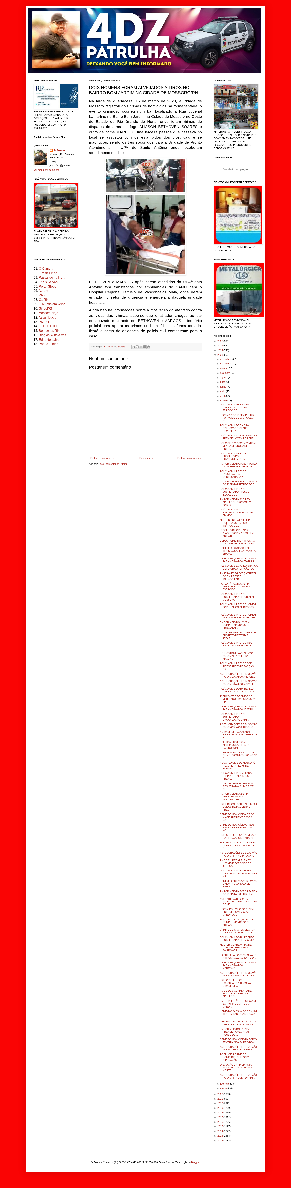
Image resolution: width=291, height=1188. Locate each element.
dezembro (226, 359)
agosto (224, 377)
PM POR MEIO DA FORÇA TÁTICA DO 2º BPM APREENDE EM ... (238, 893)
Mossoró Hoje (48, 313)
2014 (220, 1131)
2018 (220, 1112)
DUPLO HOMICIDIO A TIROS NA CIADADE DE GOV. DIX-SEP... (237, 542)
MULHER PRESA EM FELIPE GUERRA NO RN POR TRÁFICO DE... (235, 523)
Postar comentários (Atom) (112, 464)
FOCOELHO (48, 326)
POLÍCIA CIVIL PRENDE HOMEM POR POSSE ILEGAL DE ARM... (238, 616)
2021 (220, 1098)
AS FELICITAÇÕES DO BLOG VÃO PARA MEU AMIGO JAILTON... (238, 675)
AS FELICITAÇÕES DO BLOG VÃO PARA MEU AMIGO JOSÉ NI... (238, 708)
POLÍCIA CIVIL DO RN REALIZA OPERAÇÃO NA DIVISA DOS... (238, 690)
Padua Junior (48, 344)
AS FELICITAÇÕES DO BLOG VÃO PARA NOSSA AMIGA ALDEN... (238, 974)
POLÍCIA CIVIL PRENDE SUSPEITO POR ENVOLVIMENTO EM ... (234, 456)
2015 (220, 1126)
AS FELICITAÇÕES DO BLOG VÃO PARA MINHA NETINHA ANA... (238, 854)
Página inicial (146, 458)
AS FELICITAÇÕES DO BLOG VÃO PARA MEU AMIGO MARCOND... (238, 965)
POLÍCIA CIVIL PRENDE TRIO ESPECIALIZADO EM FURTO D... (237, 645)
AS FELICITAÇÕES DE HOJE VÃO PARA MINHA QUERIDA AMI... (238, 1076)
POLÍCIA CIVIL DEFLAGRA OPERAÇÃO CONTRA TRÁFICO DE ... (234, 407)
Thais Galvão (48, 282)
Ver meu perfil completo (46, 170)
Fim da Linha (48, 273)
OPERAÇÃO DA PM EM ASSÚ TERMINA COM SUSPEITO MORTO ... (236, 1067)
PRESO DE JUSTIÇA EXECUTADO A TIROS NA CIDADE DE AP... (235, 983)
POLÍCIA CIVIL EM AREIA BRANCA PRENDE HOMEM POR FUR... (238, 437)
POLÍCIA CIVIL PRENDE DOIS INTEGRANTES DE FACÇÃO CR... (237, 666)
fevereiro (225, 1083)
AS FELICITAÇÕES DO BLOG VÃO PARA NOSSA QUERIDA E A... (238, 726)
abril (222, 396)
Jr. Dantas (108, 346)
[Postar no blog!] (137, 347)
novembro (226, 363)
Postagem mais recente (102, 458)
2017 (220, 1117)
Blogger (195, 1162)
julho (223, 382)
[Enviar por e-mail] (133, 347)
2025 (220, 345)
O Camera (46, 268)
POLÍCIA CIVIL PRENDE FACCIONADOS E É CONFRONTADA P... (233, 474)
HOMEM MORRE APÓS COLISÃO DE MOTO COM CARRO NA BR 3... (238, 755)
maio (223, 391)
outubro (224, 368)
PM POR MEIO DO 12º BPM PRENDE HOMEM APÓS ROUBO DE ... (235, 1032)
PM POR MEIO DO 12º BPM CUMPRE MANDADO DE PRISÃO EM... (235, 625)
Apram (43, 290)
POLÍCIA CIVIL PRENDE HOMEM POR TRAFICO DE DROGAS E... (238, 607)
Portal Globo (47, 286)
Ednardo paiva (49, 339)
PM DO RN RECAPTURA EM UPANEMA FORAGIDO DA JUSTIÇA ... (235, 863)
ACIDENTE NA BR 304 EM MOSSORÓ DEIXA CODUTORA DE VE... (238, 902)
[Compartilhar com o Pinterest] (148, 347)
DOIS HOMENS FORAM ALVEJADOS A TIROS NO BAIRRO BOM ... (235, 745)
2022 (220, 1094)
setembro (225, 373)
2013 (220, 1135)
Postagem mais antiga (189, 458)
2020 (220, 1103)
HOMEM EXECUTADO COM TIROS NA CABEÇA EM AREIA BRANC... (237, 551)
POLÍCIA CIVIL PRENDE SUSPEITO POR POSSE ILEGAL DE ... (234, 492)
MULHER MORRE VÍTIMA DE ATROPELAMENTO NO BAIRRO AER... (236, 947)
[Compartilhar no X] (141, 347)
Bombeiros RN (49, 330)
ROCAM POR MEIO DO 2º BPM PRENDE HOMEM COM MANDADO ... (237, 912)
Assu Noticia (47, 317)
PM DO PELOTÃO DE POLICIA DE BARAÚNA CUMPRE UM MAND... (238, 1004)
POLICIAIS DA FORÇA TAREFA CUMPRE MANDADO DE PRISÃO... (236, 922)
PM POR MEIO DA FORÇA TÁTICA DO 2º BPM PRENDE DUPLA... (238, 465)
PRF (42, 295)
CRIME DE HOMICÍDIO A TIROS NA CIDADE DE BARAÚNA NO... (237, 827)
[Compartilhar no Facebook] (145, 347)
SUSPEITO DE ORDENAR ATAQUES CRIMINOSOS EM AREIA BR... (237, 533)
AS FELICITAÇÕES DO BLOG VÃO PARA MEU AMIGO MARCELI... (238, 682)
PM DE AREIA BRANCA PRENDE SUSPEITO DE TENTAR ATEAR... (238, 635)
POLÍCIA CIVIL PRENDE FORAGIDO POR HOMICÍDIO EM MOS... (237, 512)
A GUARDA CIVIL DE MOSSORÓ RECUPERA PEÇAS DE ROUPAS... (237, 765)
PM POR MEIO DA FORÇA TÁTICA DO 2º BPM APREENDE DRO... (238, 483)
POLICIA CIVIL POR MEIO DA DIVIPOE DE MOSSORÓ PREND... (235, 776)
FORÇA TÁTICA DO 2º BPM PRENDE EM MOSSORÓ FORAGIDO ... (235, 586)
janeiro (224, 1088)
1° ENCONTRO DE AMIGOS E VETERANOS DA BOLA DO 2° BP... (237, 699)
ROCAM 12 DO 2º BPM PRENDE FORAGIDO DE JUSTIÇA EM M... (237, 418)
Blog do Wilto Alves (52, 335)
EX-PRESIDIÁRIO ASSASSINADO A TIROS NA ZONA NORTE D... (238, 956)
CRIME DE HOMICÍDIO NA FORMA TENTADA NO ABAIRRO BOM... (238, 1041)
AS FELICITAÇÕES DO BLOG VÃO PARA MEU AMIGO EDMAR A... (238, 560)
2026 (220, 341)
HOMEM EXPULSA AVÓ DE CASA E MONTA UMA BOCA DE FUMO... (238, 884)
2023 (220, 355)
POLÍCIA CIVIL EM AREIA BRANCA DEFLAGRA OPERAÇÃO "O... (238, 567)
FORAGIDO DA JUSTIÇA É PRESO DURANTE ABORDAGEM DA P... (238, 845)
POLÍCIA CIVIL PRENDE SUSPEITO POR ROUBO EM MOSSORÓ (237, 597)
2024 (220, 350)
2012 (220, 1140)
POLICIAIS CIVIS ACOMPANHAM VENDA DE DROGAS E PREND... (238, 446)
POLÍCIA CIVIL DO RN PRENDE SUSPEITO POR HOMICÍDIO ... (238, 938)
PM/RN (44, 322)
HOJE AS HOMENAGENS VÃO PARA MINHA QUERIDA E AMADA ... (236, 656)
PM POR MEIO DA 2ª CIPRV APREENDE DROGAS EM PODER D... (235, 502)
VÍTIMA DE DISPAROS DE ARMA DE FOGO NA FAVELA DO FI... (237, 931)
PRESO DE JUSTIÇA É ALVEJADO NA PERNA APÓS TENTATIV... (238, 836)
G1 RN (43, 299)
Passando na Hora (52, 277)
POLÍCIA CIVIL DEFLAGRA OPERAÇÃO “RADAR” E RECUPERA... (234, 428)
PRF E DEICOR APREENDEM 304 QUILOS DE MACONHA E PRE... (238, 807)
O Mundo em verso (52, 304)
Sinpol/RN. (46, 308)
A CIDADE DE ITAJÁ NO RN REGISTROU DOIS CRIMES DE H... (238, 735)
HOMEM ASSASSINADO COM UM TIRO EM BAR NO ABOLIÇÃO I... (238, 1014)
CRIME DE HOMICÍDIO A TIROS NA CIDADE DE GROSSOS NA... (237, 817)
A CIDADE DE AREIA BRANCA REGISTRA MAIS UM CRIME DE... (237, 786)
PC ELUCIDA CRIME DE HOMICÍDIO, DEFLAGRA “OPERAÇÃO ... (234, 1057)
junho (223, 386)
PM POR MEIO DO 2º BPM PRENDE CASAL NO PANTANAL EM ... (234, 796)
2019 (220, 1108)
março (223, 400)
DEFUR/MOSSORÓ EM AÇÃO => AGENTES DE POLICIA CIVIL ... (238, 1023)
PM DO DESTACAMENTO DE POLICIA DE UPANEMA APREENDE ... (236, 993)
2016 (220, 1122)
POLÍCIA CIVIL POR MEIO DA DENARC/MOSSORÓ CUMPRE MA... (238, 873)
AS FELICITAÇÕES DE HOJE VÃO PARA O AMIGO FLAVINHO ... (238, 1048)
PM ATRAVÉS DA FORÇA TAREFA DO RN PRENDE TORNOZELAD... (238, 576)
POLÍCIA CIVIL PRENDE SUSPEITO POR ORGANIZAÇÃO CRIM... (234, 717)
